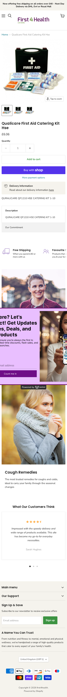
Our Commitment (14, 227)
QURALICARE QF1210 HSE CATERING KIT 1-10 (30, 217)
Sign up (50, 620)
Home (5, 34)
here (51, 190)
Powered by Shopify (33, 691)
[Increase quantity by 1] (30, 148)
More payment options (33, 177)
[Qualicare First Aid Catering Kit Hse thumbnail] (7, 110)
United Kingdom (32, 659)
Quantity (6, 141)
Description (11, 210)
